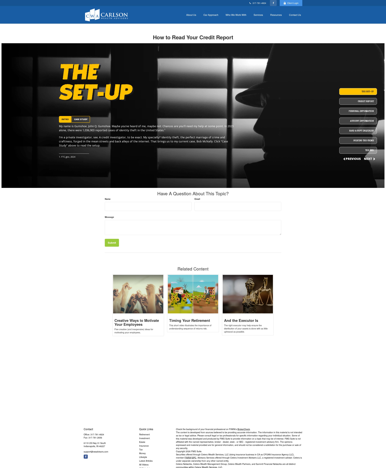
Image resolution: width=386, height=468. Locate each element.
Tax (141, 449)
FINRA (188, 457)
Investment (144, 438)
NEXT (368, 159)
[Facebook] (273, 3)
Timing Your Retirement (189, 320)
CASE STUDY (80, 119)
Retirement (144, 434)
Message (109, 216)
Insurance (144, 445)
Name (108, 198)
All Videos (144, 464)
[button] (191, 15)
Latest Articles (146, 460)
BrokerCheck (243, 429)
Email (197, 198)
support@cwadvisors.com (96, 451)
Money (142, 453)
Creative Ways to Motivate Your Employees (136, 322)
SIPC (193, 457)
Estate (142, 441)
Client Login (293, 3)
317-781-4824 (259, 3)
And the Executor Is (241, 320)
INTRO (65, 119)
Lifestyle (143, 457)
